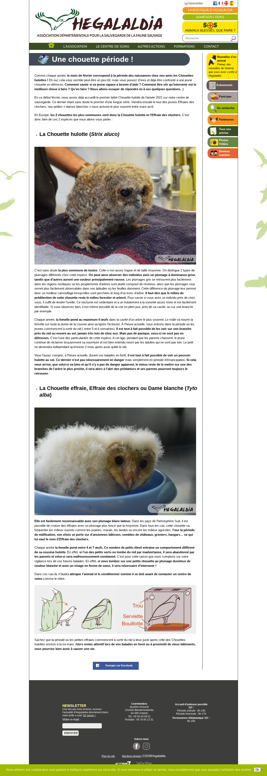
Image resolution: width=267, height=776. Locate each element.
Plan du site (108, 756)
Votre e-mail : (71, 719)
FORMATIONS (184, 46)
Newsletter (195, 3)
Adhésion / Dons (210, 17)
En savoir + (89, 715)
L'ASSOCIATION (75, 46)
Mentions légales (131, 756)
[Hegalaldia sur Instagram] (146, 749)
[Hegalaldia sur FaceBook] (136, 749)
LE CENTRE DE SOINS (112, 46)
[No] (262, 770)
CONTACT (211, 46)
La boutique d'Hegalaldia (210, 10)
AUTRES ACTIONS (151, 46)
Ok (257, 769)
